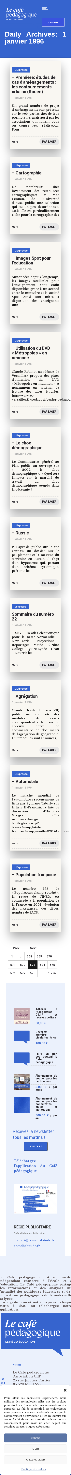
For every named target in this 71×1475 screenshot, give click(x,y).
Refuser (35, 1449)
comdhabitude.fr (27, 1246)
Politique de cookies (33, 1469)
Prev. (16, 948)
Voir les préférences (35, 1460)
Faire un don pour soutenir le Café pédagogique (46, 1058)
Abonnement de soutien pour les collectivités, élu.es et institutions (46, 1104)
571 (13, 965)
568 (29, 956)
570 (49, 956)
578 (32, 973)
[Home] (23, 27)
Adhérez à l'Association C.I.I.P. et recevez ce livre (46, 1013)
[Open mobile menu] (46, 8)
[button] (65, 1390)
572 (22, 965)
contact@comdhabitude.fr (34, 1240)
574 (42, 965)
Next (33, 948)
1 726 (52, 973)
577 (22, 973)
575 (52, 965)
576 (13, 973)
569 (39, 956)
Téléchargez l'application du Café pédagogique (35, 1166)
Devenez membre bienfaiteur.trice (46, 1035)
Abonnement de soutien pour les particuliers (46, 1078)
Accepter (35, 1438)
